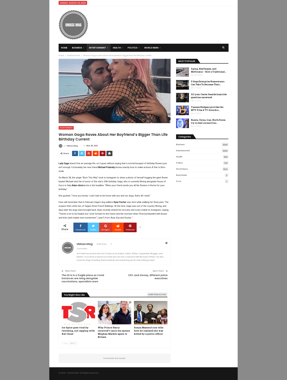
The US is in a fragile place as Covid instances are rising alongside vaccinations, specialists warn (83, 278)
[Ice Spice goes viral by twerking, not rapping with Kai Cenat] (78, 312)
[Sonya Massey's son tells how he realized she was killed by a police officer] (150, 312)
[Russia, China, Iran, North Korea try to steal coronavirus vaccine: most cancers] (182, 123)
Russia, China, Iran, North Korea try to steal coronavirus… (208, 121)
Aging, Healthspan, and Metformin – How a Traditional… (208, 70)
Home (64, 47)
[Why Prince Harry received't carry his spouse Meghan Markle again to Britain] (114, 312)
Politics (132, 47)
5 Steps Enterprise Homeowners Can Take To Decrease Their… (207, 83)
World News (151, 47)
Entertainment (97, 47)
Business (77, 47)
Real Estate (181, 175)
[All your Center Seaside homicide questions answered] (182, 97)
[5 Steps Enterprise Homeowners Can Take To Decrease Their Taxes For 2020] (182, 85)
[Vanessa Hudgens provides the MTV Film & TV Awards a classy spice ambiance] (182, 110)
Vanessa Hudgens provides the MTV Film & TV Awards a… (207, 108)
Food (178, 181)
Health (117, 47)
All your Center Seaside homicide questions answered (209, 96)
